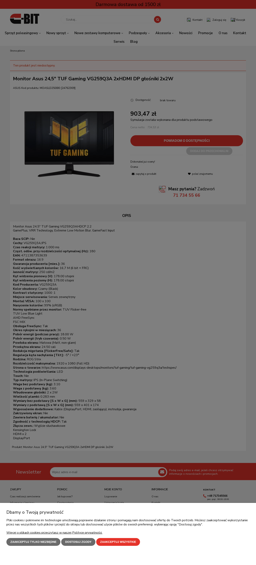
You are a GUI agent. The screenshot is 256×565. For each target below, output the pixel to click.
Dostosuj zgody (78, 541)
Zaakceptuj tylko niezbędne (33, 541)
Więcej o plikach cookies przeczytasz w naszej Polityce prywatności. (54, 532)
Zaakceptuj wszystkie (118, 541)
